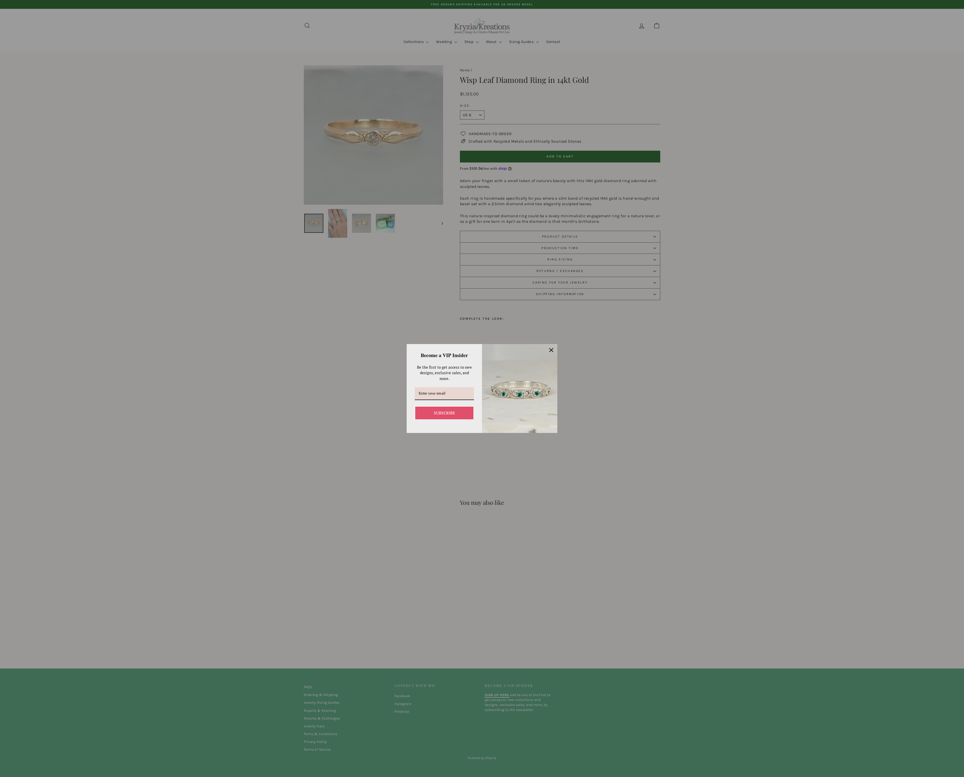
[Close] (551, 350)
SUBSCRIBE (444, 413)
